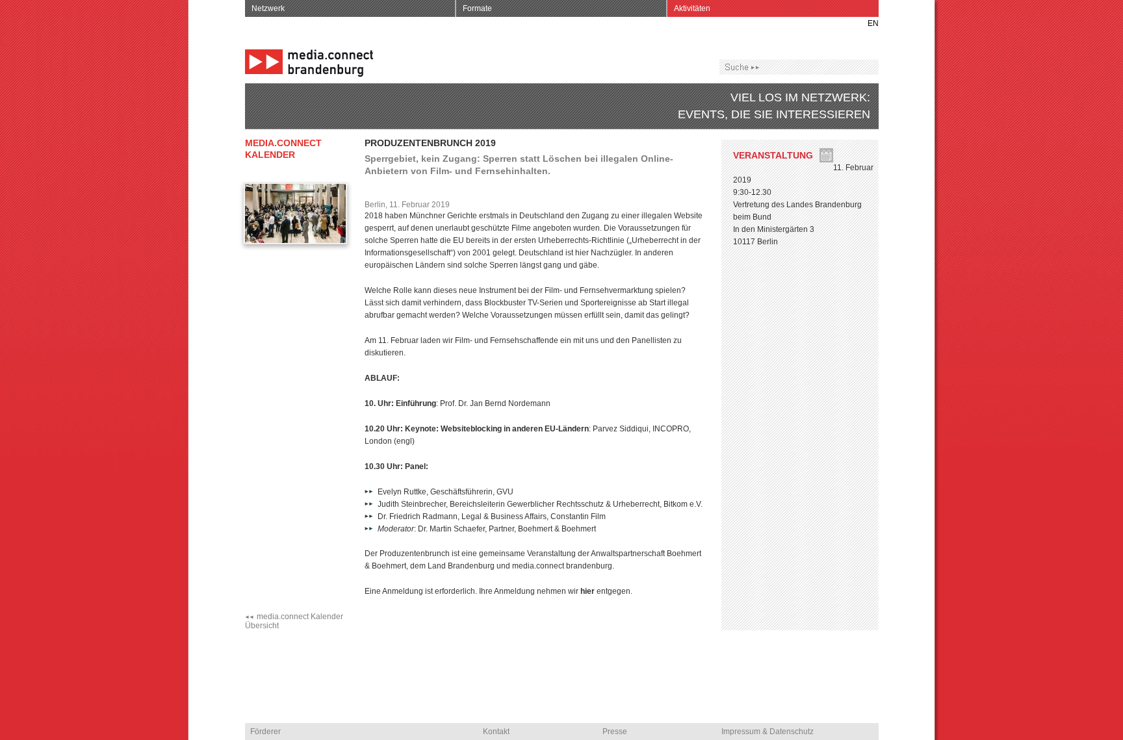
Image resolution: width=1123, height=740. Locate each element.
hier (588, 591)
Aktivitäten (692, 8)
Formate (477, 8)
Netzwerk (268, 8)
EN (873, 23)
